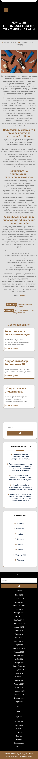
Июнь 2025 (19, 634)
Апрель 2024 (19, 684)
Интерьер (20, 523)
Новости (20, 539)
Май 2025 (19, 638)
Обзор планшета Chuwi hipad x (15, 390)
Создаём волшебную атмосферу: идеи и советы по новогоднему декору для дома (20, 487)
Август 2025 (19, 627)
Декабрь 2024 (19, 655)
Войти (19, 712)
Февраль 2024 (19, 691)
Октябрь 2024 (19, 663)
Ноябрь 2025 (19, 616)
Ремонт (21, 550)
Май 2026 (19, 595)
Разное (22, 295)
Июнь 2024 (19, 677)
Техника (20, 560)
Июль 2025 (19, 631)
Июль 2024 (19, 673)
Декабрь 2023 (19, 698)
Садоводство (20, 555)
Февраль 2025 (19, 648)
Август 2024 (19, 670)
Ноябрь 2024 (19, 659)
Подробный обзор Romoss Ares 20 (16, 362)
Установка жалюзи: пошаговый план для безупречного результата (20, 457)
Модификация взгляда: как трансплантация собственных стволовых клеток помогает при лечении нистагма (20, 497)
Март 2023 (19, 702)
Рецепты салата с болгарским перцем (17, 333)
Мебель (21, 534)
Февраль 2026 (19, 606)
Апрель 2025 (19, 641)
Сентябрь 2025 (19, 623)
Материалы (20, 529)
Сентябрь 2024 (19, 666)
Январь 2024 (19, 695)
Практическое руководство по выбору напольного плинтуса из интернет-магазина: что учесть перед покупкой (20, 467)
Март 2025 (19, 645)
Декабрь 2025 (19, 613)
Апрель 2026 (19, 599)
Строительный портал (19, 5)
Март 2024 (19, 687)
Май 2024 (19, 680)
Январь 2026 (19, 609)
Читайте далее (11, 348)
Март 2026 (19, 602)
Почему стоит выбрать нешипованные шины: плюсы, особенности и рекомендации (20, 478)
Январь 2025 (19, 652)
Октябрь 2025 (19, 620)
